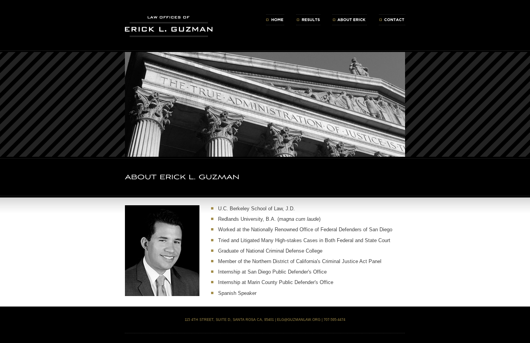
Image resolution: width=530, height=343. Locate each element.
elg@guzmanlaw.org (298, 320)
